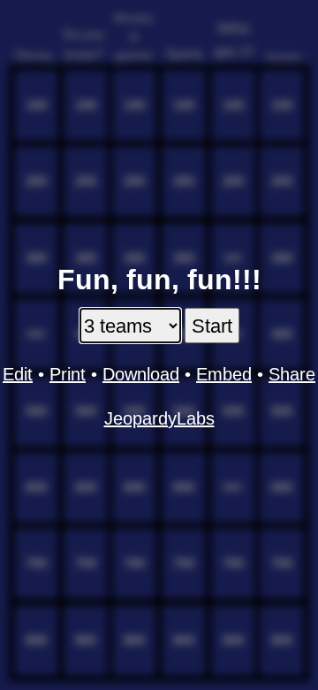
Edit (18, 374)
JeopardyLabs (159, 418)
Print (67, 374)
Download (140, 374)
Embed (224, 374)
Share (292, 374)
